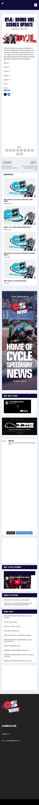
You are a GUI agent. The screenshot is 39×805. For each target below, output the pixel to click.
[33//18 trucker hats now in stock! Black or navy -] (19, 508)
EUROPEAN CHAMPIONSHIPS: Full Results (16, 650)
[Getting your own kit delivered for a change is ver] (19, 527)
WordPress (28, 801)
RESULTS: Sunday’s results (12, 626)
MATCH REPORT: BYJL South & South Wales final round (18, 200)
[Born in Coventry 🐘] (19, 523)
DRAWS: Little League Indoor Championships (17, 227)
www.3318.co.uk (5, 734)
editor (18, 29)
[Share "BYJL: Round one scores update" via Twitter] (10, 150)
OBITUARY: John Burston (11, 631)
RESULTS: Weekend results (12, 646)
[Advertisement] (19, 117)
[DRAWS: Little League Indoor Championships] (19, 215)
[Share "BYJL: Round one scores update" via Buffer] (28, 150)
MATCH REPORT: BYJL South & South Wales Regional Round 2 (19, 254)
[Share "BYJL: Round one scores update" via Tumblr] (18, 150)
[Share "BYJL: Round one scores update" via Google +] (14, 150)
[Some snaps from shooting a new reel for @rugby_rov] (19, 452)
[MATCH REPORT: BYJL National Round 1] (19, 269)
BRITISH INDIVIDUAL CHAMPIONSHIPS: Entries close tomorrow (18, 640)
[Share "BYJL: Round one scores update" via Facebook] (7, 150)
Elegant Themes (17, 801)
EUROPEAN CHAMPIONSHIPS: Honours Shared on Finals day (19, 655)
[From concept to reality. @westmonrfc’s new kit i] (19, 487)
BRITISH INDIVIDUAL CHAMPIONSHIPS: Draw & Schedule (18, 616)
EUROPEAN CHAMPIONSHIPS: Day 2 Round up (18, 661)
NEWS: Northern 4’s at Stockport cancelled (17, 635)
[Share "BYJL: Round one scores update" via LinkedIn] (25, 150)
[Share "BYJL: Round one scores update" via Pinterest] (21, 150)
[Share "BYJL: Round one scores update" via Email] (18, 154)
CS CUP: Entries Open (10, 622)
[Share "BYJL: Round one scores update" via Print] (21, 154)
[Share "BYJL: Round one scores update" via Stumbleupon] (32, 150)
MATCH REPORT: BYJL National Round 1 (15, 281)
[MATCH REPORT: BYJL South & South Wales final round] (19, 187)
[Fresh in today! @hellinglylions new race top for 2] (19, 479)
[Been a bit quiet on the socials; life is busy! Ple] (19, 517)
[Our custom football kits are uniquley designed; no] (19, 466)
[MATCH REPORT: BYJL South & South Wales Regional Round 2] (19, 241)
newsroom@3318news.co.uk (23, 603)
